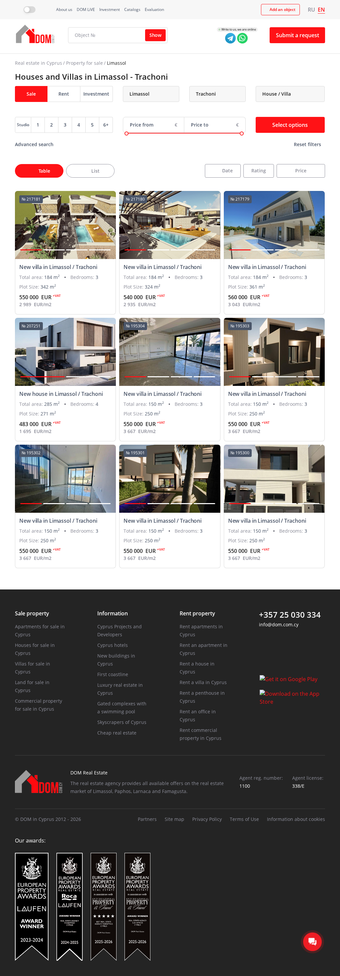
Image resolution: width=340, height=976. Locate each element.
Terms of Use (244, 819)
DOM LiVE (86, 9)
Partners (147, 819)
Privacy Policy (207, 819)
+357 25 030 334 (290, 614)
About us (64, 9)
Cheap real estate (116, 733)
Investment (109, 9)
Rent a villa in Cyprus (203, 682)
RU (311, 9)
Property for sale (84, 63)
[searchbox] (156, 94)
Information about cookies (296, 819)
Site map (174, 819)
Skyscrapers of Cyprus (121, 722)
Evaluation (154, 9)
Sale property (32, 613)
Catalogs (132, 9)
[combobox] (151, 94)
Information (112, 613)
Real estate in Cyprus (38, 63)
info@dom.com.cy (278, 624)
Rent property (197, 613)
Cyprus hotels (112, 645)
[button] (31, 249)
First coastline (112, 674)
